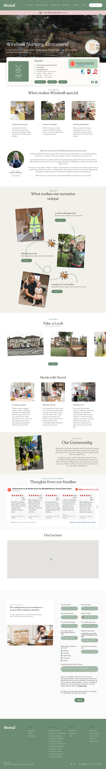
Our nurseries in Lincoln (55, 749)
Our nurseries (29, 5)
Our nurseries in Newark (55, 751)
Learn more (65, 12)
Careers (85, 5)
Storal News (31, 730)
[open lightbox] (25, 343)
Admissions (72, 730)
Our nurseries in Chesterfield (56, 746)
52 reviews (82, 65)
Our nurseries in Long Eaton (56, 754)
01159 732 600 (98, 764)
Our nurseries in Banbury (55, 736)
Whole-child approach (42, 5)
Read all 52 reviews (89, 522)
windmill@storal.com (42, 69)
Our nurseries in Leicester (55, 741)
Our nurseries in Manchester (56, 738)
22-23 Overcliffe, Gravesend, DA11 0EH (47, 65)
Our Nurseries (32, 736)
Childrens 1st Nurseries (55, 730)
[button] (66, 5)
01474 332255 (40, 67)
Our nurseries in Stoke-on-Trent (57, 743)
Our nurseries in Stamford (55, 756)
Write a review (75, 522)
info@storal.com (85, 764)
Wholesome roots (55, 5)
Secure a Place (73, 733)
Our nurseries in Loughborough (57, 733)
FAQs (70, 736)
